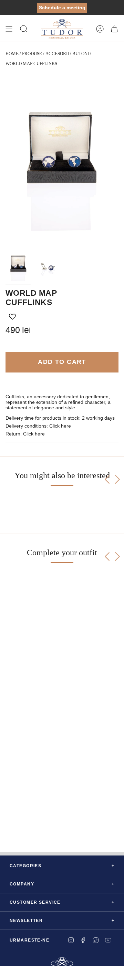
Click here (60, 426)
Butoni (80, 53)
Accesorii (57, 53)
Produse (32, 53)
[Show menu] (9, 29)
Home (12, 53)
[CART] (114, 29)
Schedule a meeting (62, 7)
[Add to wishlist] (12, 317)
